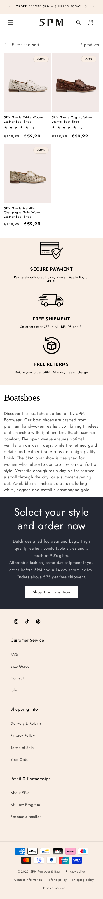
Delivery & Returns (26, 723)
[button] (10, 22)
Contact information (28, 880)
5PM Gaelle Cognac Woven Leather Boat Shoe (72, 119)
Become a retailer (26, 816)
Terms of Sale (22, 747)
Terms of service (54, 888)
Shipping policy (83, 880)
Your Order (20, 759)
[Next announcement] (93, 7)
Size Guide (20, 666)
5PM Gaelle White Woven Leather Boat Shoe (23, 119)
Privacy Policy (23, 735)
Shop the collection (51, 592)
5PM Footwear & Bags (45, 871)
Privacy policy (75, 871)
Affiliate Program (25, 804)
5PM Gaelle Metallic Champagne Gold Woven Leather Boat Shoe (22, 213)
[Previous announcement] (10, 7)
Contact (17, 678)
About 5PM (20, 792)
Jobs (14, 690)
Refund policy (57, 880)
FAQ (14, 654)
